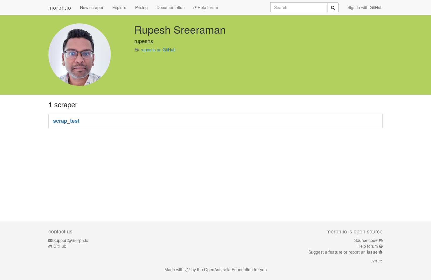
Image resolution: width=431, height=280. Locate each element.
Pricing (141, 7)
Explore (119, 7)
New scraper (91, 7)
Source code (366, 240)
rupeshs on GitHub (158, 49)
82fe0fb (377, 260)
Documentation (171, 7)
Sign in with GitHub (365, 7)
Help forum (207, 7)
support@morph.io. (71, 240)
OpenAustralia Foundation (228, 269)
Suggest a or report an (343, 252)
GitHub (59, 246)
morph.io (59, 7)
